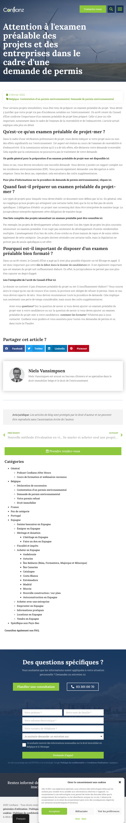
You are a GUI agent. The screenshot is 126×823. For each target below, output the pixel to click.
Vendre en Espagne (28, 618)
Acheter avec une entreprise (33, 601)
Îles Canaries (30, 567)
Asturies (28, 558)
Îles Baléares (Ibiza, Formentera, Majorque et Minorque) (55, 562)
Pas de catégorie (20, 511)
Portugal (16, 515)
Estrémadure (30, 580)
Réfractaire (81, 811)
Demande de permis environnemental (92, 99)
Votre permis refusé (28, 498)
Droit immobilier (26, 502)
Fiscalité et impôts (27, 545)
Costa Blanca (30, 575)
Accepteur (54, 811)
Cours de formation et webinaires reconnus (42, 476)
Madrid (27, 584)
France (15, 507)
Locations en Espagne (29, 614)
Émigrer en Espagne (28, 528)
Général (15, 468)
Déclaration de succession (32, 485)
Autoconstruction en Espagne (40, 597)
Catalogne (29, 571)
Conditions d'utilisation (97, 762)
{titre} (77, 818)
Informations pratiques (30, 610)
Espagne (16, 519)
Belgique (14, 99)
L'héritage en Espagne (35, 537)
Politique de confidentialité (72, 762)
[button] (119, 782)
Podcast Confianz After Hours (34, 472)
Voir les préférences (108, 811)
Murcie (27, 588)
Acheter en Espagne (28, 550)
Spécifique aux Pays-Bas (25, 623)
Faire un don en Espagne (37, 541)
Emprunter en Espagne (30, 605)
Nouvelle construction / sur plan (42, 592)
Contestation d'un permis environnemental (45, 99)
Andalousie (29, 554)
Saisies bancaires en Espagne (34, 524)
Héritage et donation (28, 532)
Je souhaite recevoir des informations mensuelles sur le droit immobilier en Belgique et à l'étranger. (64, 745)
